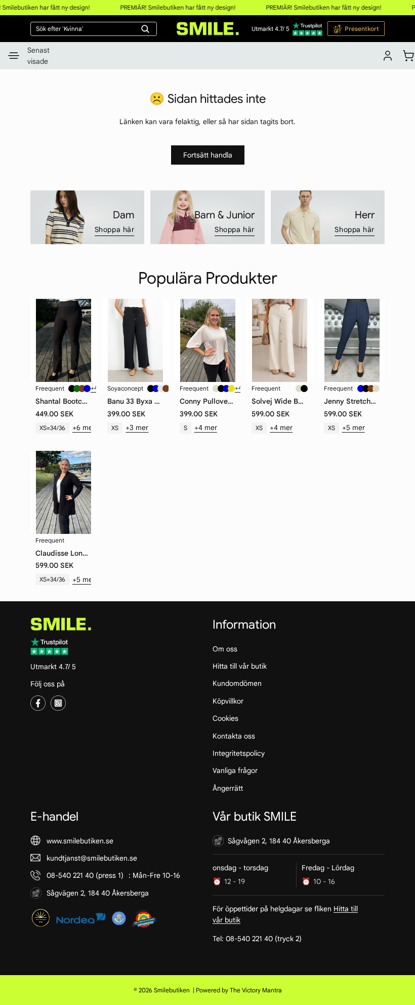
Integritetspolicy (239, 753)
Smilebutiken (172, 990)
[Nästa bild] (87, 340)
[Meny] (13, 55)
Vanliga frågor (235, 770)
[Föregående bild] (39, 340)
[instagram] (58, 703)
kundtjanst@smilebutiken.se (92, 858)
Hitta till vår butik (240, 666)
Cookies (225, 718)
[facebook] (38, 703)
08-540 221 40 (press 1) (85, 875)
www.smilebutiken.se (80, 840)
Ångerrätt (228, 787)
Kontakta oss (234, 735)
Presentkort (362, 28)
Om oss (225, 648)
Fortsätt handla (207, 155)
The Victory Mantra (256, 990)
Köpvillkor (228, 701)
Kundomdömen (237, 683)
